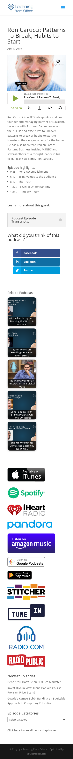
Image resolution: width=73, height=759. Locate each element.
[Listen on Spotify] (26, 499)
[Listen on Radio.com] (26, 649)
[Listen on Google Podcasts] (26, 565)
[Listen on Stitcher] (26, 598)
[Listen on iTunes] (26, 481)
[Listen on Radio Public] (26, 666)
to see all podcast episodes (31, 730)
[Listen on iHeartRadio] (26, 515)
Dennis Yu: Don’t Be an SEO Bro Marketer (34, 682)
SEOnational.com (37, 753)
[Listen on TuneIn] (26, 620)
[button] (9, 117)
